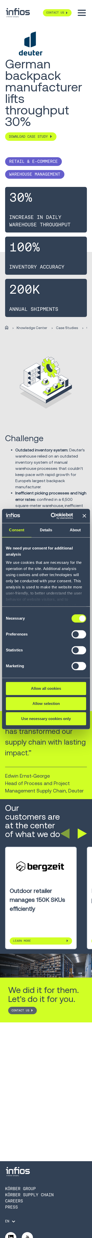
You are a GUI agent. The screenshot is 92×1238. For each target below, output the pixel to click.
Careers (14, 1201)
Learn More (22, 941)
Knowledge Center (32, 328)
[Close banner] (84, 516)
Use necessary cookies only (46, 718)
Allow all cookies (46, 688)
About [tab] (75, 530)
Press (11, 1207)
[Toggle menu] (82, 13)
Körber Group (20, 1188)
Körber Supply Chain (29, 1194)
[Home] (6, 328)
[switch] (79, 636)
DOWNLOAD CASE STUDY (28, 137)
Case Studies (67, 328)
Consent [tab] (16, 530)
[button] (65, 834)
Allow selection (46, 703)
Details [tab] (46, 530)
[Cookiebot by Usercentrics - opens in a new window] (54, 516)
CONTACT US (20, 1010)
